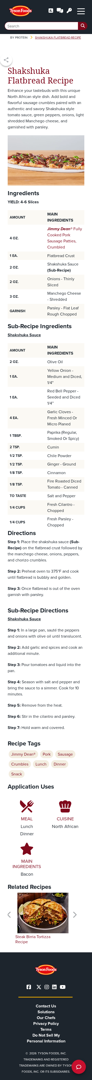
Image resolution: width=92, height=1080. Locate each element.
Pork (47, 754)
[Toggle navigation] (81, 10)
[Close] (80, 1073)
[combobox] (46, 26)
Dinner (60, 764)
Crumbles (19, 764)
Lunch (41, 764)
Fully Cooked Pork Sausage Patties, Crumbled (64, 238)
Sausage (65, 754)
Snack (16, 774)
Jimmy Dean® (23, 754)
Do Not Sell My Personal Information (46, 1038)
